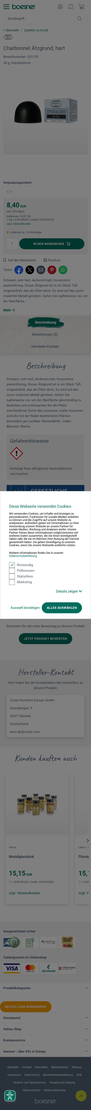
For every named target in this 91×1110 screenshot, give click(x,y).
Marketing (24, 582)
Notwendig (25, 565)
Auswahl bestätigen (25, 608)
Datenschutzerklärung (23, 556)
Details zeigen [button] (67, 591)
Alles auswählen (62, 607)
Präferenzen (25, 571)
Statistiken (25, 576)
